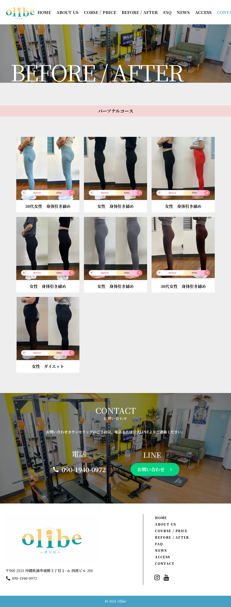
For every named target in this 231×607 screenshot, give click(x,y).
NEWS (161, 550)
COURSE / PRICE (171, 530)
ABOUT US (165, 524)
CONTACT (164, 563)
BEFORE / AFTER (172, 537)
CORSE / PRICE (100, 12)
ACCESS (162, 557)
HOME (161, 517)
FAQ (159, 543)
